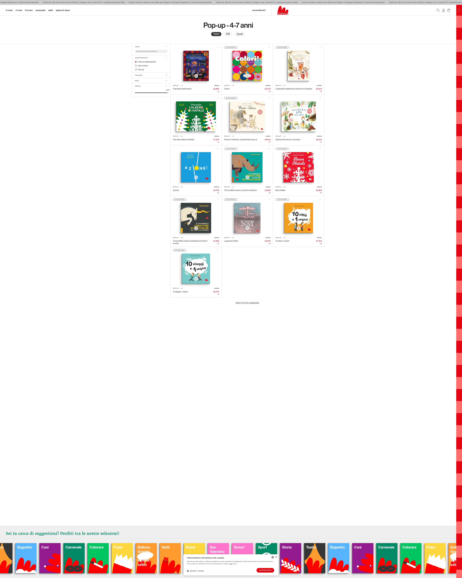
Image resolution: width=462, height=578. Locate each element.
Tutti (216, 34)
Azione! (176, 190)
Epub (240, 34)
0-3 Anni (9, 10)
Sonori (103, 547)
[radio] (216, 34)
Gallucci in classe (63, 10)
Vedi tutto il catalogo (247, 302)
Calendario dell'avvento (182, 89)
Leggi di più (233, 564)
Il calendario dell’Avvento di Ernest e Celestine (294, 89)
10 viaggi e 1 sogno (180, 291)
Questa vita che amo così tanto (288, 139)
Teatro (175, 547)
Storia (150, 547)
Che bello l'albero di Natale (183, 139)
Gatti (29, 547)
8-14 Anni (29, 10)
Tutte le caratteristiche (147, 62)
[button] (195, 570)
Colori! (226, 89)
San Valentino (81, 549)
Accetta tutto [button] (265, 570)
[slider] (167, 92)
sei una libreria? (259, 10)
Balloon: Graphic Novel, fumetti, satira (320, 556)
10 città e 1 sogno (282, 241)
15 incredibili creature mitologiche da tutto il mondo (190, 242)
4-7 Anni (19, 10)
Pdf (228, 34)
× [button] (276, 557)
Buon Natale (280, 190)
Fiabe (294, 547)
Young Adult (40, 10)
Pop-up (141, 69)
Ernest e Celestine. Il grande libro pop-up (240, 139)
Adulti (50, 10)
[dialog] (231, 565)
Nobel (54, 547)
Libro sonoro (143, 65)
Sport (126, 547)
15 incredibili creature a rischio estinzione (240, 190)
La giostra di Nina (231, 241)
